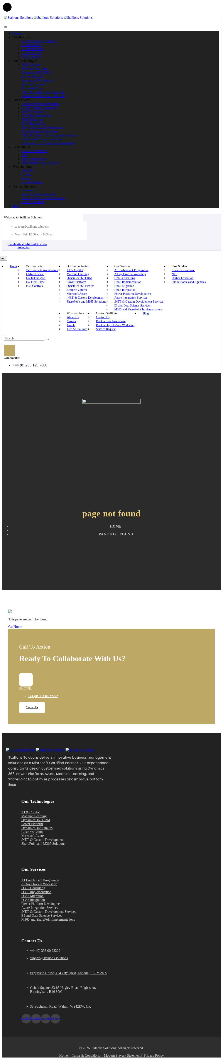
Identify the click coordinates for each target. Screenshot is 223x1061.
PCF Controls (30, 57)
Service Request (32, 202)
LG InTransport (32, 49)
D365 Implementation (36, 116)
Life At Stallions (32, 182)
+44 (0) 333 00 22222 (43, 696)
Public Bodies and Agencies (40, 163)
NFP (24, 155)
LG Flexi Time (31, 53)
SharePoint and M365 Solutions (43, 96)
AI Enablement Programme (40, 104)
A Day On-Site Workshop (39, 108)
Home (17, 33)
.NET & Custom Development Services (48, 135)
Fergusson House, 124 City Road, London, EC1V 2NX (68, 973)
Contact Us (29, 190)
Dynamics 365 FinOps (36, 80)
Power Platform (32, 76)
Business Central (32, 84)
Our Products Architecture (39, 41)
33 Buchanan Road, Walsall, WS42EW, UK (60, 1006)
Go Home (15, 626)
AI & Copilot (30, 64)
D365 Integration (33, 123)
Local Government (34, 151)
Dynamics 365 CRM (35, 72)
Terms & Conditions (86, 1055)
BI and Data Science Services (41, 139)
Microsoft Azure (32, 88)
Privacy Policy (154, 1055)
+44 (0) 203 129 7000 (30, 365)
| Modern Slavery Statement (120, 1055)
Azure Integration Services (39, 131)
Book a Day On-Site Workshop (43, 198)
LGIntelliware (31, 45)
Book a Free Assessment (38, 194)
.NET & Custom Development (42, 92)
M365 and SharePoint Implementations (48, 143)
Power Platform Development (41, 127)
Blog (16, 206)
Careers (26, 174)
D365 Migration (32, 119)
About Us (28, 170)
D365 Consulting (33, 112)
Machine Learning (34, 68)
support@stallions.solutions (32, 226)
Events (26, 178)
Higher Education (33, 159)
